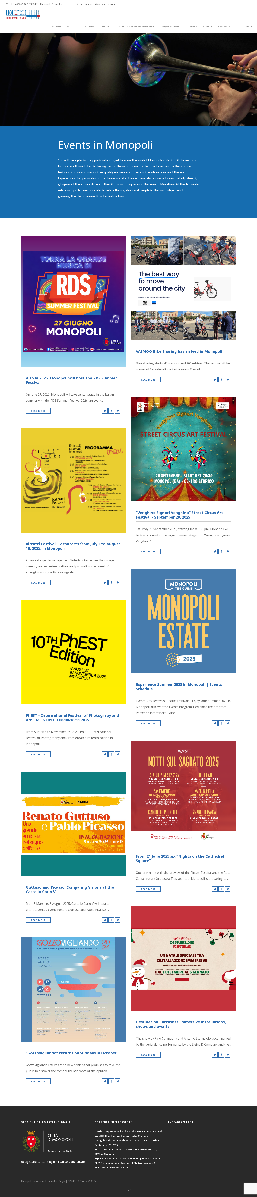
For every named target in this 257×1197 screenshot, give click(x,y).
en (247, 26)
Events (207, 26)
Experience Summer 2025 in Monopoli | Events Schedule (128, 1158)
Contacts (225, 26)
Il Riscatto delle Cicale (69, 1162)
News (193, 26)
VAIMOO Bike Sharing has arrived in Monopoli (122, 1136)
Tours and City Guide (94, 26)
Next (251, 79)
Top (128, 1189)
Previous (5, 79)
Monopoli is (61, 26)
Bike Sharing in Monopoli (137, 26)
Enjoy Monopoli (173, 26)
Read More (38, 411)
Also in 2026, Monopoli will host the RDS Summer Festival (128, 1131)
